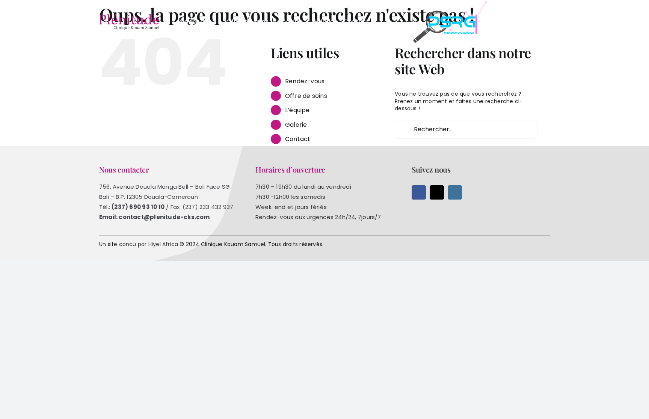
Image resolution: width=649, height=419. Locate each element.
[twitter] (437, 192)
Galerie (296, 124)
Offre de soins (306, 96)
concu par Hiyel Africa (148, 244)
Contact (297, 139)
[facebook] (419, 192)
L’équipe (297, 110)
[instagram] (455, 192)
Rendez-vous (304, 81)
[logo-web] (129, 17)
